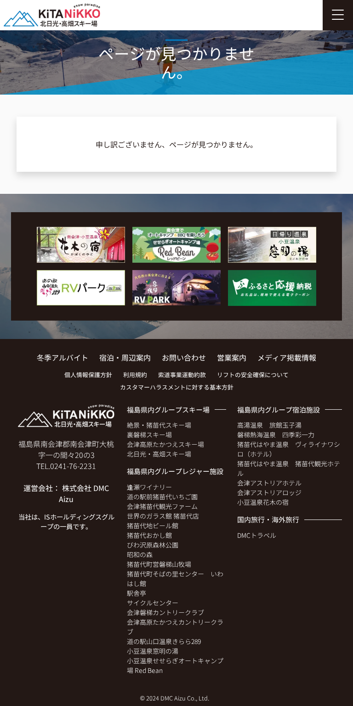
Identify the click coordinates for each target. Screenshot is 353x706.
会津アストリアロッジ (269, 492)
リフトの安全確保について (253, 374)
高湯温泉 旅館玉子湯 (269, 424)
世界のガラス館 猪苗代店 (163, 515)
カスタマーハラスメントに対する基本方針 (176, 387)
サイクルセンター (152, 602)
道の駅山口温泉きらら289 (164, 641)
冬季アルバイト (62, 357)
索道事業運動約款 (182, 374)
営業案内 (231, 357)
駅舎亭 (136, 593)
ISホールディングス (73, 516)
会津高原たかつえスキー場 (165, 444)
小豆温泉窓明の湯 (152, 650)
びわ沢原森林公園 (152, 544)
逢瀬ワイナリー (149, 486)
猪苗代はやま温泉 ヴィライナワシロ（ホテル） (288, 449)
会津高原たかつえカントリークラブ (175, 626)
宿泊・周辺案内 (125, 357)
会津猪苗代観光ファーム (162, 506)
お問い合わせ (184, 357)
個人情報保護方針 (88, 374)
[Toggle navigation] (338, 15)
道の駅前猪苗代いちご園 (162, 496)
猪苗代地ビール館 (152, 525)
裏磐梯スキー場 (149, 434)
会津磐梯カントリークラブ (165, 612)
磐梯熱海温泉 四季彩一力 (275, 434)
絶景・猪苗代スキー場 (159, 424)
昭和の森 (140, 554)
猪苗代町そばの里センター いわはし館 (175, 578)
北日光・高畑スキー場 (159, 453)
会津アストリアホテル (269, 482)
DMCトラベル (256, 535)
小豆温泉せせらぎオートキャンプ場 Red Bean (175, 665)
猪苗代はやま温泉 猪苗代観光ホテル (288, 468)
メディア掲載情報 (286, 357)
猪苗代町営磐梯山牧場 (159, 564)
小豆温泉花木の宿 (263, 502)
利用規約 (135, 374)
